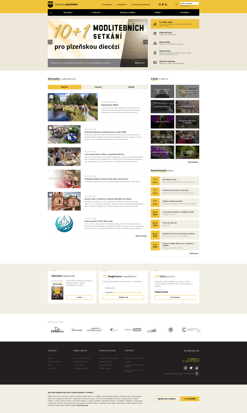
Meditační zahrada (106, 362)
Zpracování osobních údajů (135, 358)
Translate (197, 6)
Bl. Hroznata (52, 368)
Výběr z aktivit (80, 350)
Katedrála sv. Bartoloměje (108, 358)
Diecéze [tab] (64, 87)
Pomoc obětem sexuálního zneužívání (135, 371)
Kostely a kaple (104, 368)
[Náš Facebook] (159, 4)
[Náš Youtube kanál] (166, 4)
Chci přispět (175, 297)
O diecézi (52, 350)
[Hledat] (176, 4)
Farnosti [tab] (98, 87)
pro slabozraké (142, 5)
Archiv (79, 297)
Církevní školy (79, 365)
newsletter (108, 5)
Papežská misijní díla (81, 368)
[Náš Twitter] (163, 4)
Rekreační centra (105, 365)
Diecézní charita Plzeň (82, 358)
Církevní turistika (107, 350)
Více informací (82, 405)
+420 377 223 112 (191, 361)
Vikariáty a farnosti (54, 362)
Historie (50, 358)
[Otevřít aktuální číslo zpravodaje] (57, 291)
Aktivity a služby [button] (127, 12)
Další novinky (141, 236)
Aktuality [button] (67, 12)
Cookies (128, 362)
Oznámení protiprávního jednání (134, 366)
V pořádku (190, 399)
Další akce (194, 253)
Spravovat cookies (167, 399)
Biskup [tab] (131, 87)
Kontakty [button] (184, 12)
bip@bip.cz (194, 359)
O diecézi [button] (95, 12)
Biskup (50, 365)
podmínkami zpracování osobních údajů (127, 292)
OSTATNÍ (129, 350)
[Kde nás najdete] (196, 373)
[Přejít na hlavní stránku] (62, 4)
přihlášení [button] (122, 5)
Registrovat (123, 297)
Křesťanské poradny (81, 362)
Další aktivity (193, 162)
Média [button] (157, 12)
